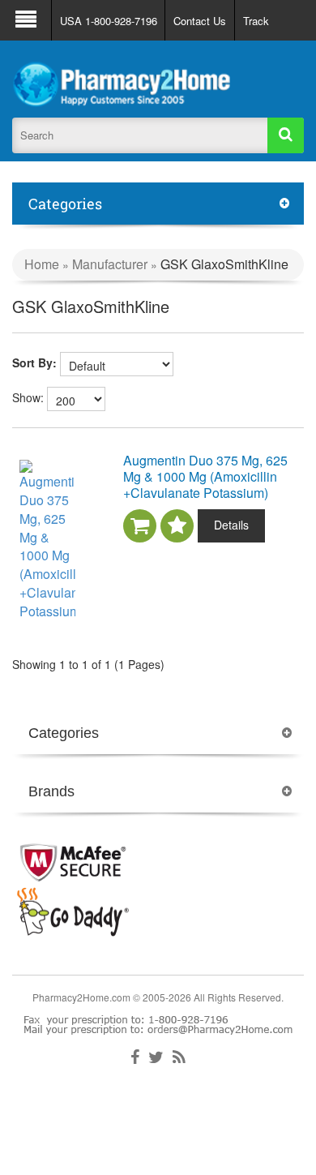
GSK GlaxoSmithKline (224, 264)
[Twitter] (156, 1057)
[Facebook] (134, 1057)
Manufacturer (111, 264)
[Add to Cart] (139, 525)
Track (256, 20)
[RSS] (179, 1057)
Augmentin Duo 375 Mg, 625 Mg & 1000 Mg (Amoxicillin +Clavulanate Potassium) (205, 476)
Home (41, 264)
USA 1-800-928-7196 (108, 20)
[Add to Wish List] (177, 525)
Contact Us (199, 20)
